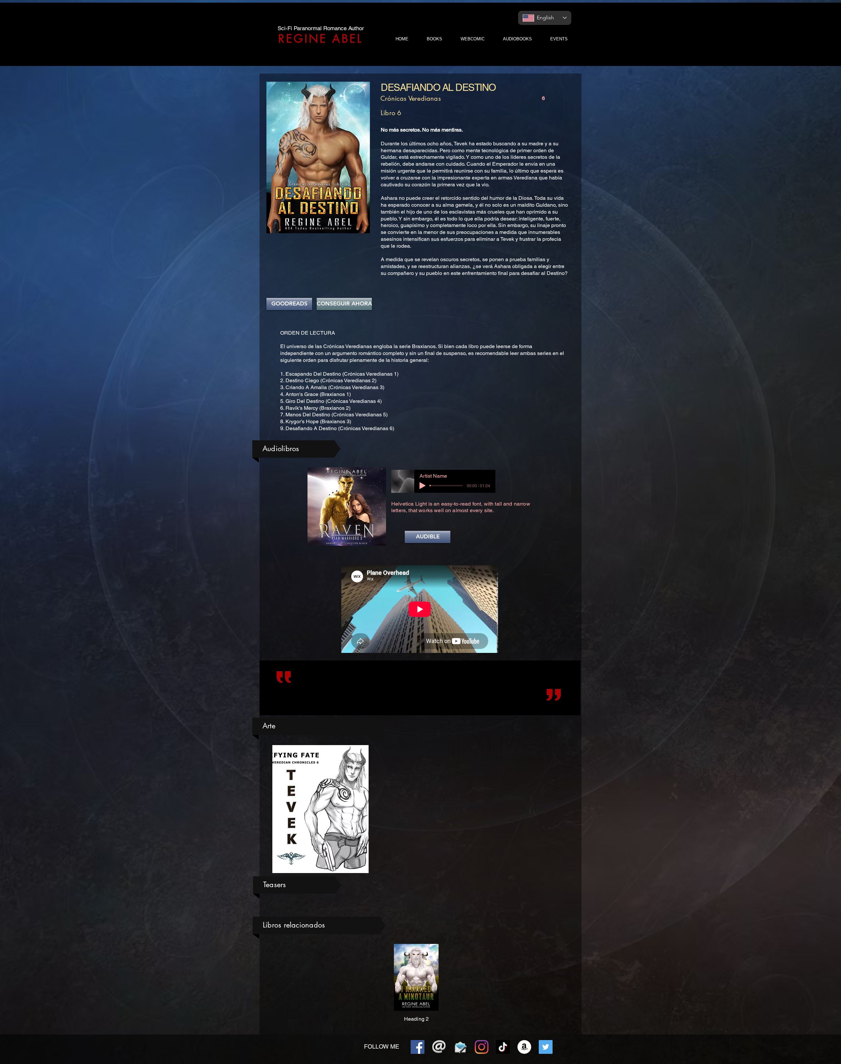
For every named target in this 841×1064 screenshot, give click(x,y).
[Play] (422, 485)
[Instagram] (482, 1047)
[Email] (439, 1047)
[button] (427, 537)
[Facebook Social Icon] (417, 1047)
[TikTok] (503, 1047)
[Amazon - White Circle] (524, 1047)
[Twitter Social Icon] (546, 1047)
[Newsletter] (460, 1047)
